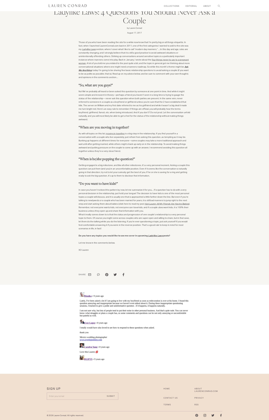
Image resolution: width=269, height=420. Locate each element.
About (207, 6)
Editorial (191, 6)
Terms (167, 404)
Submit (111, 396)
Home (167, 389)
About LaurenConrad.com (206, 390)
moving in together (115, 133)
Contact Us (171, 398)
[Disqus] (134, 326)
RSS (196, 404)
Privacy (199, 398)
